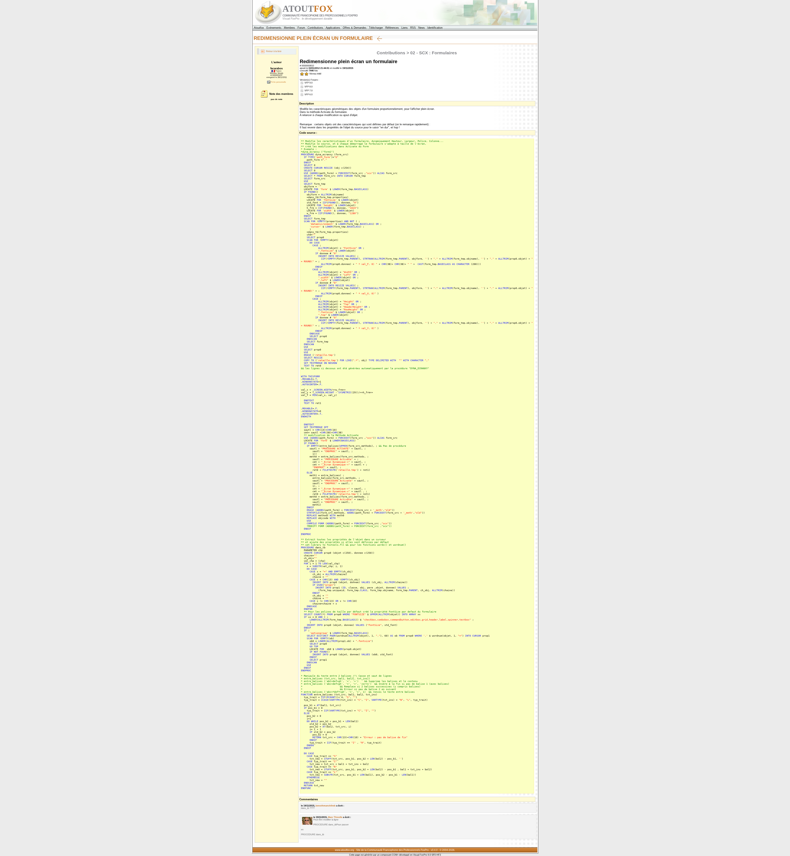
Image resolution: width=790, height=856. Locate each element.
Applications (333, 27)
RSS (413, 27)
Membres (289, 27)
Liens (404, 27)
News (421, 27)
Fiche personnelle (278, 82)
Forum (301, 27)
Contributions (315, 27)
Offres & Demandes (354, 27)
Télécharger (376, 27)
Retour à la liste (273, 51)
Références (392, 27)
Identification (435, 27)
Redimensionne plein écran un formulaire (315, 38)
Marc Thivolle (335, 817)
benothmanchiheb (326, 805)
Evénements (273, 27)
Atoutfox (259, 27)
